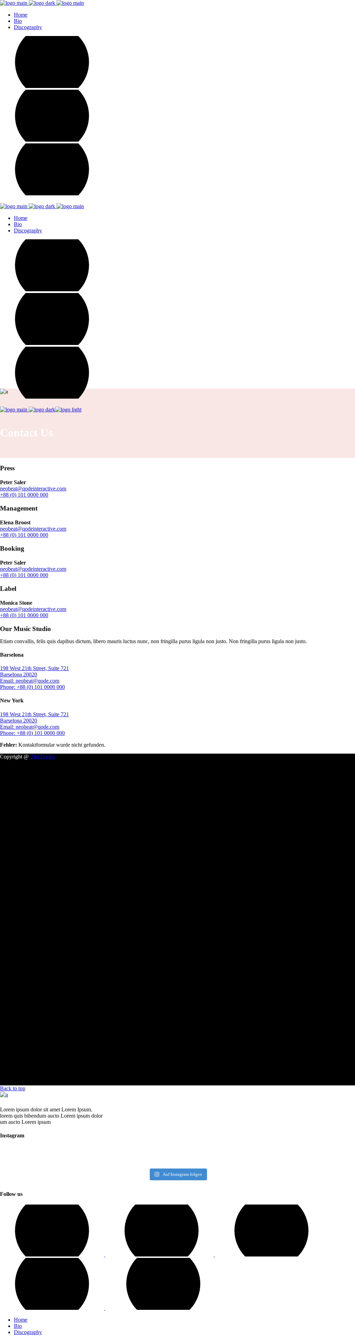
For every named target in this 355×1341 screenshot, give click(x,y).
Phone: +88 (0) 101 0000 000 (32, 687)
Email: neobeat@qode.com (29, 681)
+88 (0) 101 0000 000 (24, 495)
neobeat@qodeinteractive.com (33, 488)
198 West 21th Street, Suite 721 (34, 668)
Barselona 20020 (18, 674)
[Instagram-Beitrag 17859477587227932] (43, 1156)
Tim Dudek (42, 757)
